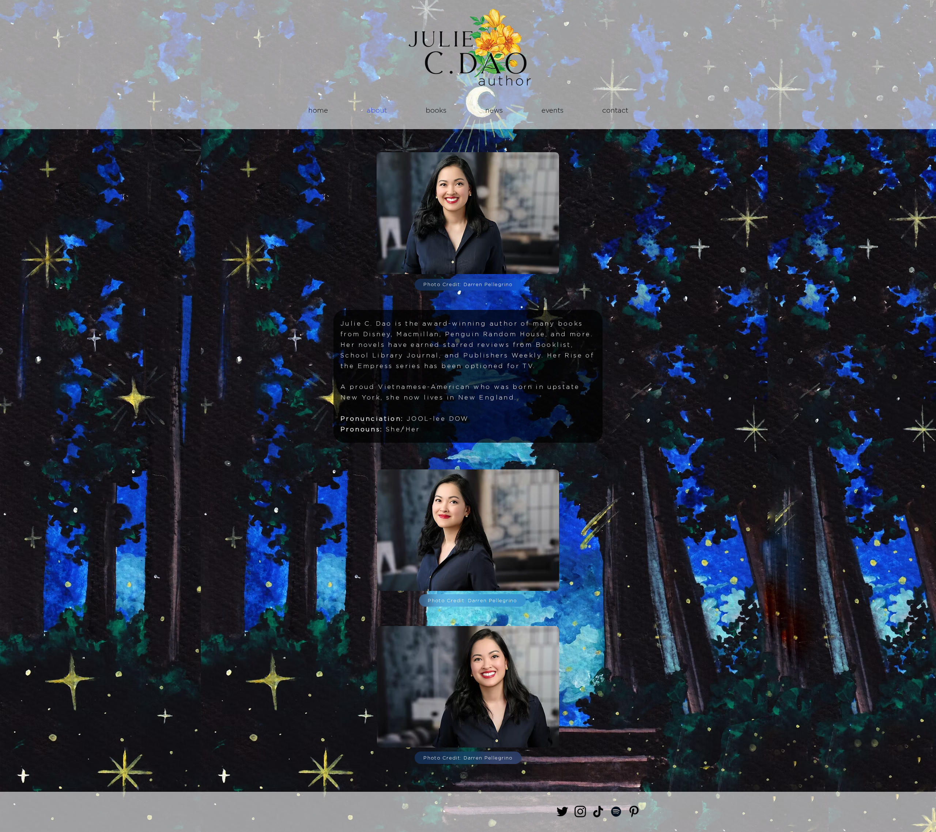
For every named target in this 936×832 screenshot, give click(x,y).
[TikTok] (598, 811)
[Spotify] (616, 811)
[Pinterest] (634, 811)
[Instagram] (580, 811)
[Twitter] (562, 811)
